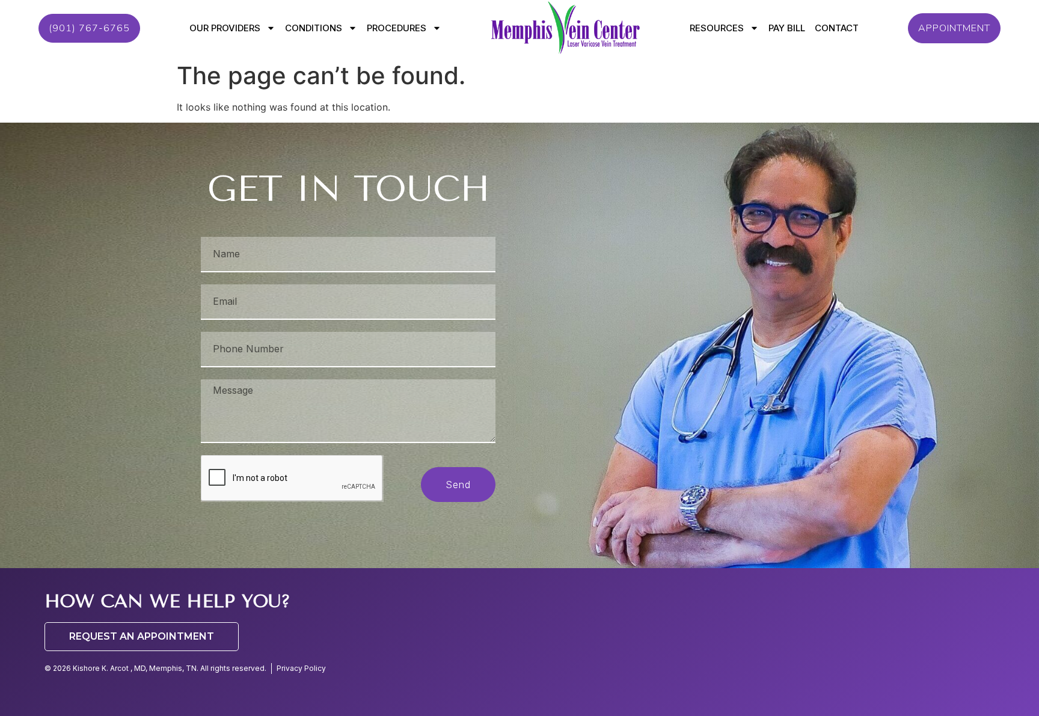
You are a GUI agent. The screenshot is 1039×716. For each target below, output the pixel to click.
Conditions (313, 28)
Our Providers (224, 28)
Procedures (396, 28)
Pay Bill (786, 28)
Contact (837, 28)
